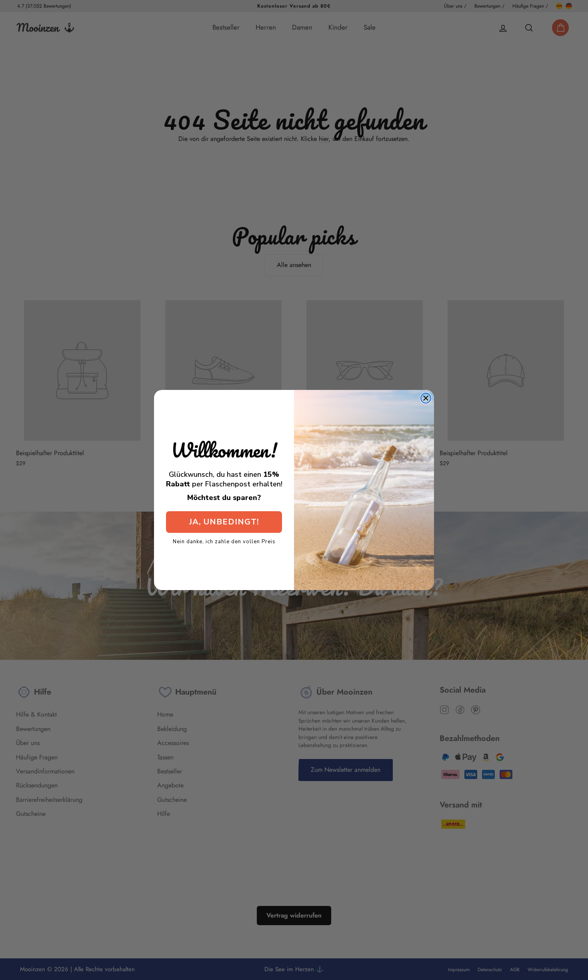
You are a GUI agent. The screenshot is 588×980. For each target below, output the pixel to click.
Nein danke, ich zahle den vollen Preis (224, 541)
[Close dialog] (426, 398)
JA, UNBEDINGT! (224, 521)
